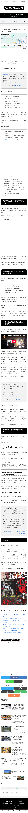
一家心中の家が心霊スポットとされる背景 (13, 181)
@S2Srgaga (6, 74)
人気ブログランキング (14, 805)
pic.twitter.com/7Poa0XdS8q (10, 396)
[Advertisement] (14, 54)
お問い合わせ (21, 803)
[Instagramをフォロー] (20, 688)
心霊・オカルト (16, 639)
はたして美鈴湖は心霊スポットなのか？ (13, 632)
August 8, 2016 (16, 399)
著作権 (20, 801)
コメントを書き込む (14, 788)
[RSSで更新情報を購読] (14, 695)
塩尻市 (22, 639)
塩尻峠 (11, 641)
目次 (12, 177)
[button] (18, 681)
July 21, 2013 (18, 85)
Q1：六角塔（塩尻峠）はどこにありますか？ (14, 187)
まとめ (5, 195)
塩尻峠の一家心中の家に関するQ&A (11, 185)
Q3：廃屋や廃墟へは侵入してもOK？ (13, 193)
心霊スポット (5, 641)
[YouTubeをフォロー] (7, 691)
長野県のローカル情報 (7, 639)
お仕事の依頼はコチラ (7, 803)
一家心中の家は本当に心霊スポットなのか (13, 183)
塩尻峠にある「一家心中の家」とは (11, 179)
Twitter (6, 140)
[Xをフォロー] (7, 688)
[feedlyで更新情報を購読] (20, 691)
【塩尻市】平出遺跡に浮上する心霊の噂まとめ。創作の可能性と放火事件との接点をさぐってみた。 (14, 620)
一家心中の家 (17, 641)
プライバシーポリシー (7, 801)
